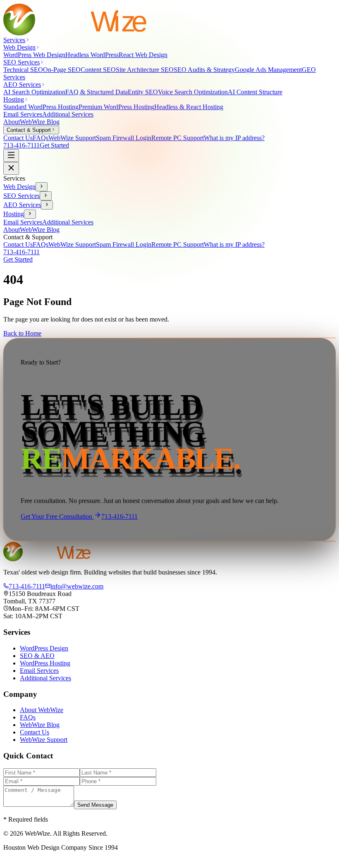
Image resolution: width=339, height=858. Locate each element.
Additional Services (67, 114)
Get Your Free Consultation (57, 516)
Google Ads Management (268, 69)
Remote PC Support (177, 137)
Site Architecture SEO (145, 69)
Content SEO (98, 69)
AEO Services (22, 204)
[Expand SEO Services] (46, 195)
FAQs (40, 137)
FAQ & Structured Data (96, 91)
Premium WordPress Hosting (116, 106)
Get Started (54, 145)
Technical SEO (23, 69)
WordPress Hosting (45, 663)
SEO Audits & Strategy (204, 69)
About (11, 121)
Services (14, 39)
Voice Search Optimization (193, 91)
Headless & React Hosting (188, 106)
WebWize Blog (40, 121)
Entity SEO (143, 91)
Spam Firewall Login (123, 137)
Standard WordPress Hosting (41, 106)
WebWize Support (72, 137)
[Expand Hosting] (30, 214)
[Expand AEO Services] (47, 205)
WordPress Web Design (34, 54)
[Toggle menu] (11, 155)
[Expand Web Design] (42, 186)
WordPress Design (44, 648)
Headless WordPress (92, 54)
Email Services (22, 114)
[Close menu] (11, 168)
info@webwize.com (76, 586)
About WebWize (41, 709)
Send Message (95, 805)
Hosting (13, 213)
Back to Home (22, 333)
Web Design (19, 186)
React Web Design (143, 54)
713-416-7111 (21, 145)
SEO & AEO (37, 655)
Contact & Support (29, 130)
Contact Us (18, 137)
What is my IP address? (234, 137)
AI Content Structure (255, 91)
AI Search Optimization (34, 91)
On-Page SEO (62, 69)
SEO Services (21, 195)
